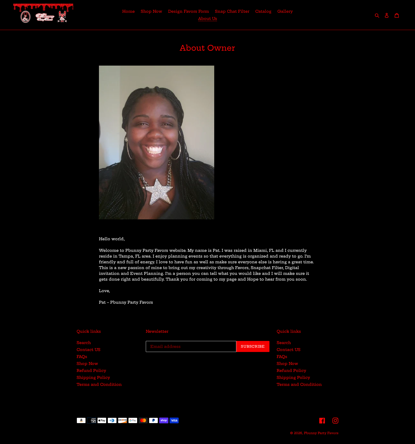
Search (84, 342)
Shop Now (87, 363)
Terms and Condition (99, 384)
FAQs (82, 356)
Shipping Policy (93, 377)
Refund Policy (91, 370)
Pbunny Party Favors (321, 433)
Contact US (88, 349)
